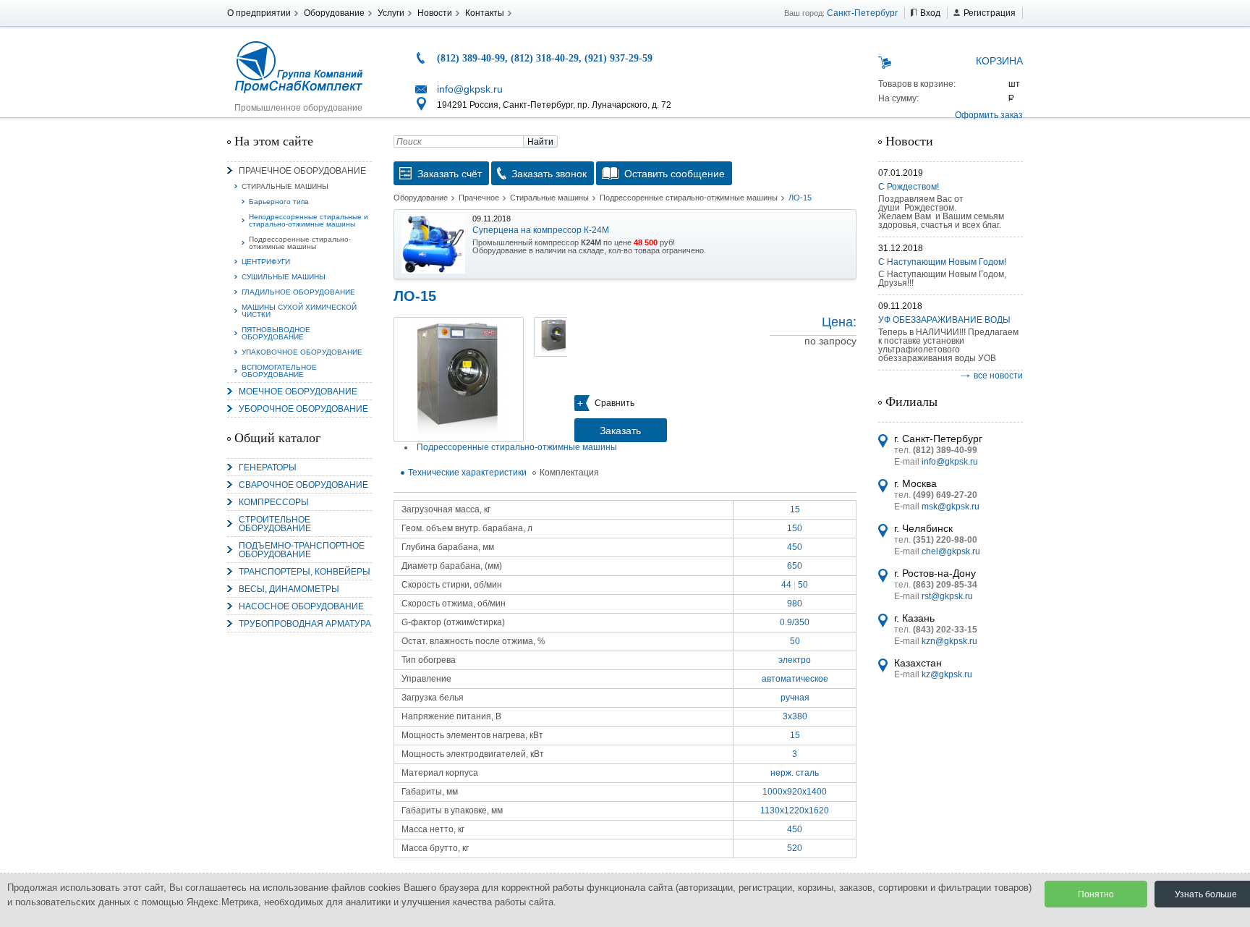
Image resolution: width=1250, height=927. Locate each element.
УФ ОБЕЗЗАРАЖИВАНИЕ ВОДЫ (944, 320)
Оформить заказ (989, 115)
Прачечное (479, 197)
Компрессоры (274, 502)
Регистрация (990, 13)
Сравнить (614, 403)
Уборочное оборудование (303, 409)
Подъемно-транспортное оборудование (302, 550)
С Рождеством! (908, 187)
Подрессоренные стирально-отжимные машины (300, 242)
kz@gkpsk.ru (947, 674)
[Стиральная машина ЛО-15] (458, 379)
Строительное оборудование (275, 524)
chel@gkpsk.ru (951, 551)
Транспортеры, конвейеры (304, 572)
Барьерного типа (279, 202)
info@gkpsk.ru (470, 89)
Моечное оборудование (298, 391)
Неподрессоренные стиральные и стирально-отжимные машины (308, 220)
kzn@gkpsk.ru (949, 641)
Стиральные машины (285, 186)
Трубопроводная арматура (305, 624)
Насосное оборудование (301, 606)
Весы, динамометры (289, 589)
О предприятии (259, 13)
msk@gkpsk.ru (950, 506)
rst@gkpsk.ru (947, 596)
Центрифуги (266, 262)
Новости (434, 13)
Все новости (998, 376)
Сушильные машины (284, 277)
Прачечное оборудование (302, 171)
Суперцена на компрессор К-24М (540, 230)
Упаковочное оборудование (302, 352)
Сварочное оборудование (303, 485)
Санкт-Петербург (862, 13)
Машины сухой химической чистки (299, 310)
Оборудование (334, 13)
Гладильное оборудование (298, 292)
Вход (930, 13)
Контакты (484, 13)
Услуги (391, 13)
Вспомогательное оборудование (279, 370)
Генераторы (268, 467)
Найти (540, 142)
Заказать (620, 430)
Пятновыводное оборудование (276, 333)
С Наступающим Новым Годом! (942, 262)
